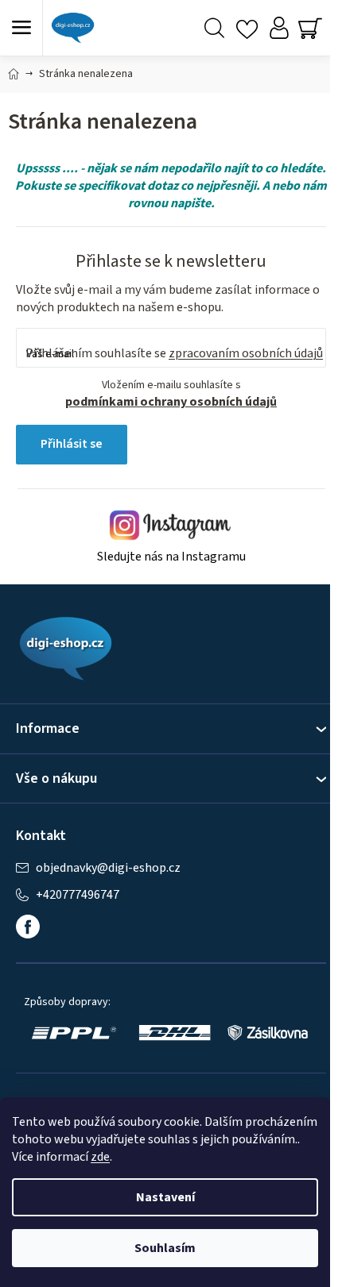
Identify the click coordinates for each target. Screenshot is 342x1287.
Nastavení (165, 1197)
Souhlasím (165, 1248)
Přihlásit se (72, 444)
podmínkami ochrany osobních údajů (171, 401)
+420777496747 (77, 895)
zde (100, 1157)
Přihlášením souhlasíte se (174, 353)
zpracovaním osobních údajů (246, 353)
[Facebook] (28, 926)
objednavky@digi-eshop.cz (108, 868)
